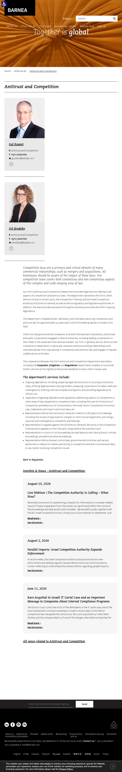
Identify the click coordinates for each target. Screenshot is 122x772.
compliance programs (69, 390)
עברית (26, 754)
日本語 (88, 754)
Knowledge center (65, 26)
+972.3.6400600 (104, 741)
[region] (61, 71)
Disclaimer (112, 734)
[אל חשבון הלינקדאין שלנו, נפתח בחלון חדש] (11, 164)
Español (66, 754)
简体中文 (77, 754)
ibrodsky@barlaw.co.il (22, 242)
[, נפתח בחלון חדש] (17, 164)
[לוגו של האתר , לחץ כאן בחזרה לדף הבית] (19, 7)
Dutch (97, 754)
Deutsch (46, 754)
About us (11, 26)
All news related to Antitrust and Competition (54, 641)
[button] (4, 4)
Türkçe (106, 754)
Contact (11, 36)
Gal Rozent (16, 144)
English (66, 18)
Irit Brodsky (17, 228)
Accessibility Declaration (16, 736)
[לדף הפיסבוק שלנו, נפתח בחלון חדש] (12, 724)
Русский (56, 754)
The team (45, 26)
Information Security (94, 734)
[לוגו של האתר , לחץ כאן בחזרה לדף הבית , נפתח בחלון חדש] (24, 724)
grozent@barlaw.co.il (21, 158)
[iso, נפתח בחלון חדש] (114, 727)
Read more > (34, 518)
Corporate (42, 365)
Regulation (71, 365)
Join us (102, 26)
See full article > (35, 522)
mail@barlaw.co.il (31, 745)
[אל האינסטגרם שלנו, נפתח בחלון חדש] (18, 724)
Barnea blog (87, 26)
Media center (47, 734)
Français (35, 754)
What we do (28, 26)
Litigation (54, 365)
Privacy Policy (75, 734)
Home (7, 71)
